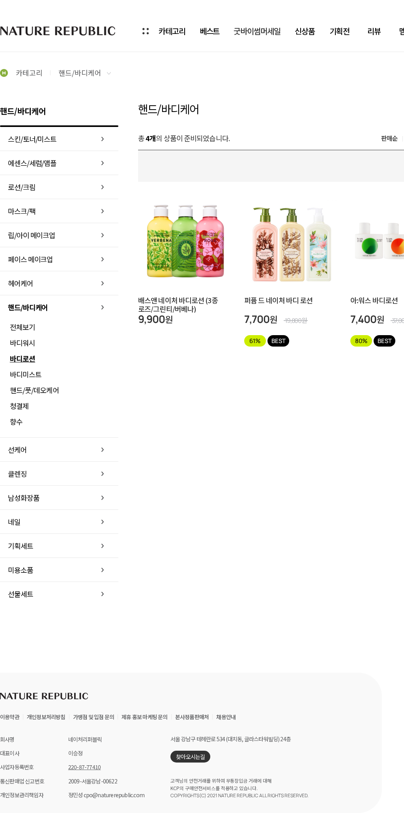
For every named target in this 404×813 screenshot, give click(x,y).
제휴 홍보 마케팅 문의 (144, 717)
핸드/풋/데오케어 (34, 390)
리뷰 (374, 31)
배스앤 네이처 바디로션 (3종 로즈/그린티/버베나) (178, 304)
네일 (14, 522)
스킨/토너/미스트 (32, 139)
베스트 (210, 31)
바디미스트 (26, 374)
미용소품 (20, 570)
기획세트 (20, 546)
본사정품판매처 (192, 717)
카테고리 (172, 31)
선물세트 (20, 594)
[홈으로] (4, 72)
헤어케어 (20, 283)
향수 (16, 421)
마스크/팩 (22, 211)
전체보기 (22, 327)
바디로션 (22, 358)
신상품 (305, 31)
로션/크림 (22, 187)
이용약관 (9, 717)
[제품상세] (185, 225)
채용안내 (226, 717)
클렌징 (17, 473)
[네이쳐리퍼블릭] (58, 31)
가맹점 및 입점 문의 (93, 717)
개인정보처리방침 (46, 717)
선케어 (17, 449)
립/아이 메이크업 (31, 235)
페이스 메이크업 (30, 259)
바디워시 (22, 343)
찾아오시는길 (190, 757)
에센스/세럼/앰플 (32, 163)
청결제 (19, 406)
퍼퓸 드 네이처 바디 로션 (278, 300)
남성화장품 (23, 497)
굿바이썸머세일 (257, 31)
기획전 (339, 31)
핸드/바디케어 (80, 72)
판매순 (389, 138)
